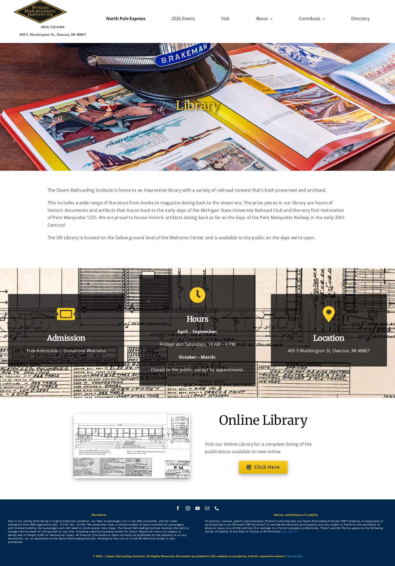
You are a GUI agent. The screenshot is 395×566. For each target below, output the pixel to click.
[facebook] (178, 508)
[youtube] (197, 508)
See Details (290, 531)
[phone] (217, 508)
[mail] (207, 508)
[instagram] (188, 508)
